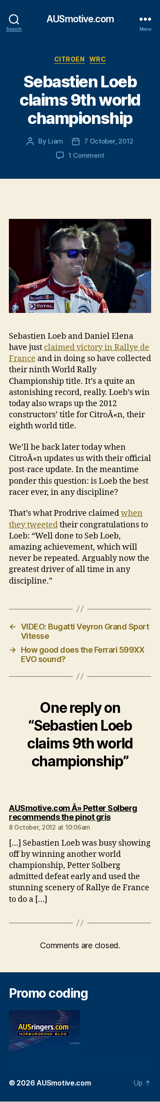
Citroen (69, 59)
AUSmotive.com (80, 19)
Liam (55, 141)
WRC (97, 59)
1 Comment (86, 155)
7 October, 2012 (108, 141)
